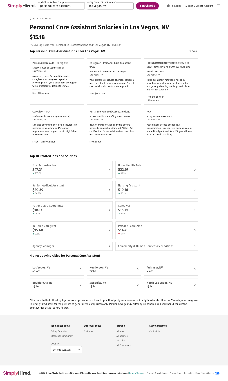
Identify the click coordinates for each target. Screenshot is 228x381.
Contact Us (154, 331)
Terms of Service (136, 373)
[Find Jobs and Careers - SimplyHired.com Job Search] (21, 6)
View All (194, 51)
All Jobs (120, 331)
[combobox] (61, 5)
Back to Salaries (41, 18)
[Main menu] (219, 6)
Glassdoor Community (62, 336)
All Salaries (122, 336)
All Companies (123, 345)
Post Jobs (176, 5)
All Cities (120, 340)
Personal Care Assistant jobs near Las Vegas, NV (83, 45)
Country (55, 343)
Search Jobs (147, 5)
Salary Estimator (59, 331)
